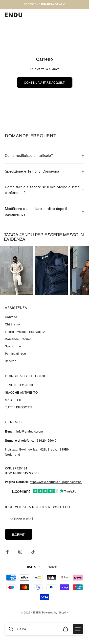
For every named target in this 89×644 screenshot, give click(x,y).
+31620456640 (46, 440)
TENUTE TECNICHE (19, 385)
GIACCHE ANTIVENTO (21, 392)
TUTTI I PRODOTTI (18, 407)
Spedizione (13, 346)
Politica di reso (15, 353)
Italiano (52, 566)
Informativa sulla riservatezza (26, 331)
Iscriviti (18, 534)
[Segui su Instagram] (20, 551)
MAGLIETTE (13, 400)
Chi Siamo (12, 324)
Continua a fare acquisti (44, 82)
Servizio (11, 361)
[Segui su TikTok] (33, 551)
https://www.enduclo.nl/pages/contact (56, 482)
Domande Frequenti (19, 339)
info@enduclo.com (29, 431)
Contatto (11, 317)
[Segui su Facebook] (7, 551)
